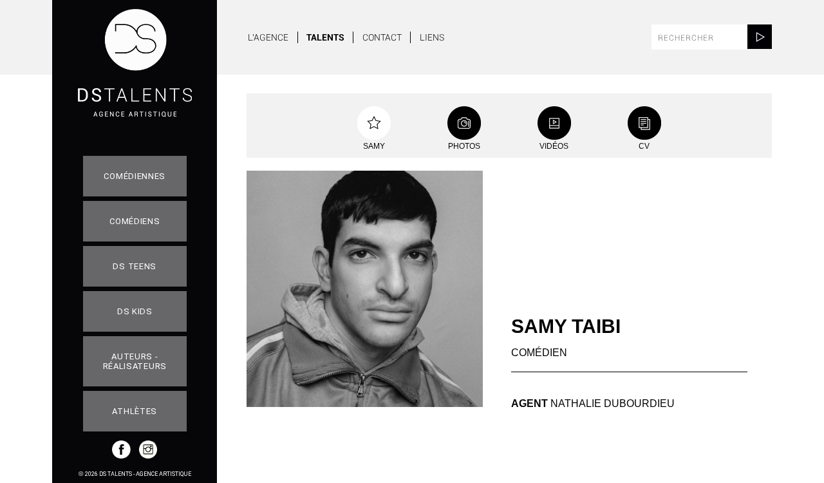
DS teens (134, 266)
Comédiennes (134, 176)
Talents (325, 37)
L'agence (268, 37)
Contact (382, 37)
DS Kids (135, 311)
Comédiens (134, 221)
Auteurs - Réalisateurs (135, 361)
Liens (432, 37)
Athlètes (134, 411)
